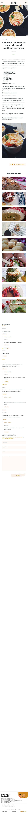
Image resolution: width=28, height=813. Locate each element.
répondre (4, 333)
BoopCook (4, 325)
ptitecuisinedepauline (6, 348)
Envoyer (18, 475)
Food (7, 39)
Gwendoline (4, 384)
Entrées (13, 55)
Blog (3, 39)
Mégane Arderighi (7, 422)
